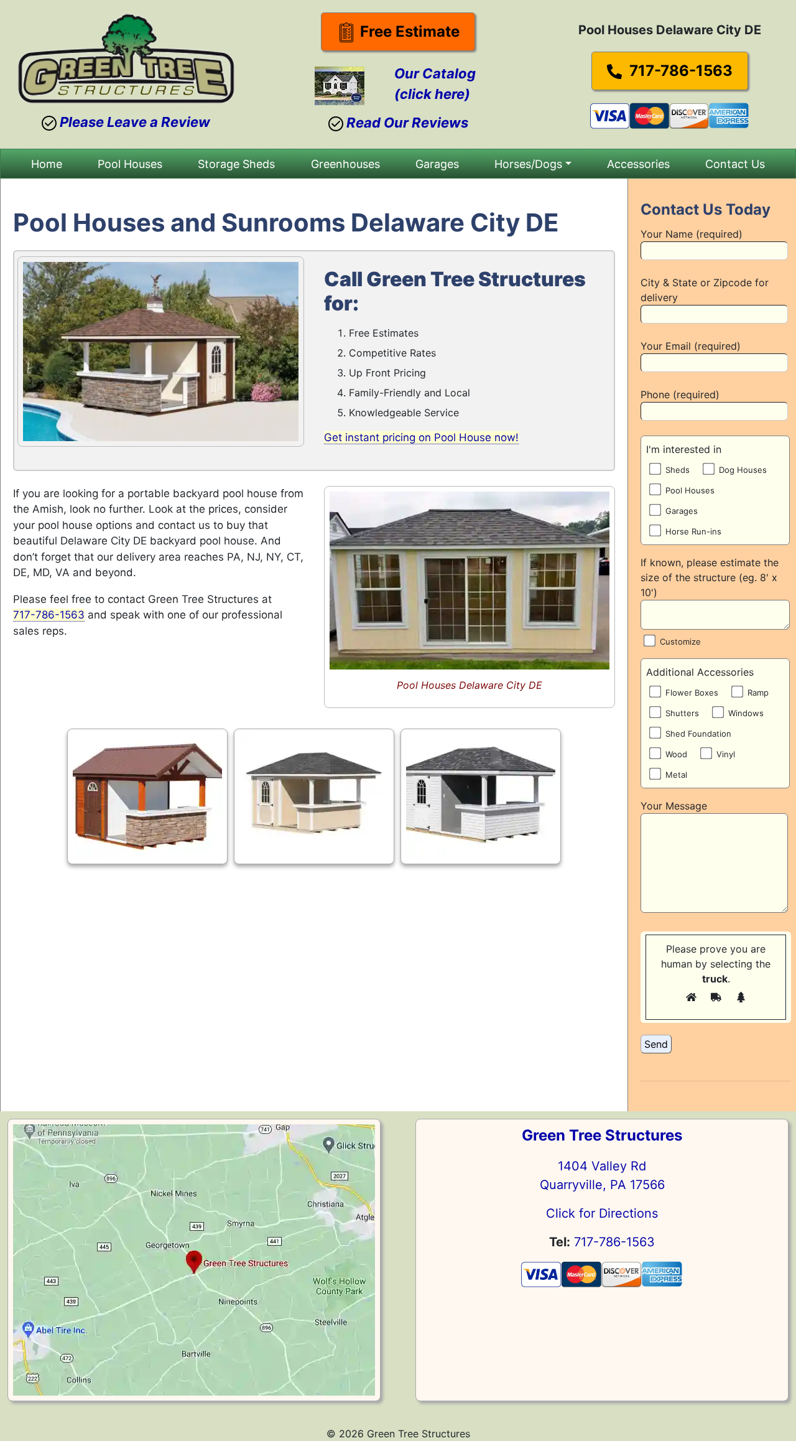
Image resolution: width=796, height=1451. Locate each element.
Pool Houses (130, 163)
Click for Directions (602, 1213)
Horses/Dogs (528, 163)
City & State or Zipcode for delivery (705, 290)
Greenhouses (345, 163)
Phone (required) (680, 394)
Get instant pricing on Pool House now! (421, 437)
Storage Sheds (236, 163)
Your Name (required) (692, 234)
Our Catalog (435, 73)
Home (46, 163)
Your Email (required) (691, 346)
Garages (437, 163)
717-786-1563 (679, 71)
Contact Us (735, 163)
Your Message (674, 806)
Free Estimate (408, 31)
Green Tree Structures (602, 1135)
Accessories (638, 163)
